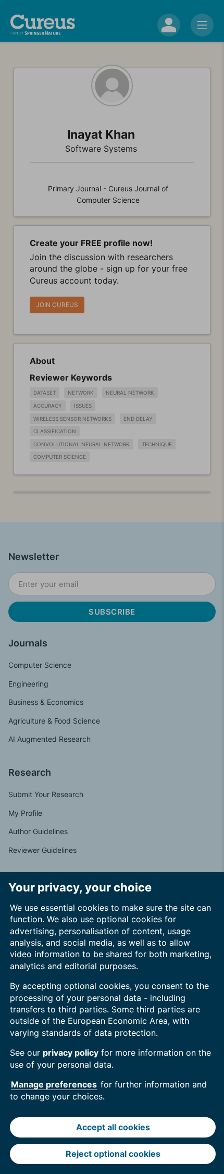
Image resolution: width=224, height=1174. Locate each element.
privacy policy (70, 1052)
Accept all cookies (113, 1127)
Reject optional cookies (113, 1153)
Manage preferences (54, 1084)
